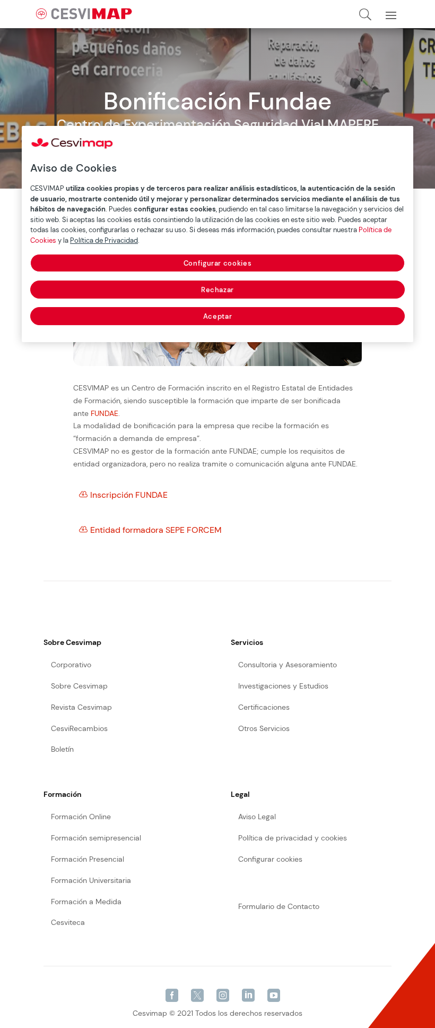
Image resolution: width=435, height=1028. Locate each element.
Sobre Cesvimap (79, 686)
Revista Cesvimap (81, 707)
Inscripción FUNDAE (129, 494)
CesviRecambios (79, 728)
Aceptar (217, 316)
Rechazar (217, 289)
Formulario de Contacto (278, 906)
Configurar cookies (218, 263)
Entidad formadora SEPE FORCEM (156, 530)
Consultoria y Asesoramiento (287, 664)
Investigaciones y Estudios (283, 686)
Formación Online (81, 816)
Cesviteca (68, 922)
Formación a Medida (86, 901)
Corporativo (71, 664)
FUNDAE (104, 413)
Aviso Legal (257, 816)
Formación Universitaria (91, 880)
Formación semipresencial (96, 838)
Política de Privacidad (104, 240)
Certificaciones (264, 707)
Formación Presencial (87, 859)
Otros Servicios (264, 728)
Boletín (62, 749)
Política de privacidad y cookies (292, 838)
